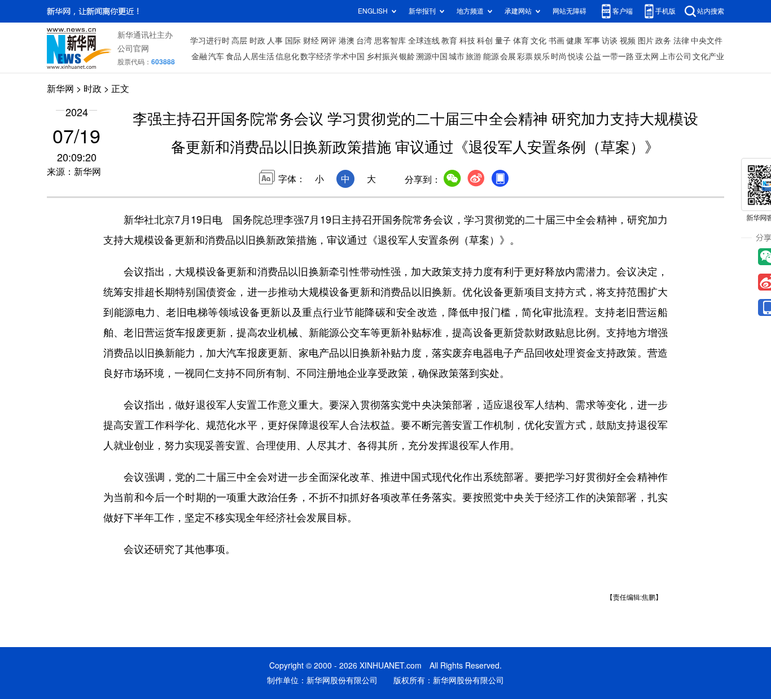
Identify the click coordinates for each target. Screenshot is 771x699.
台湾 (364, 41)
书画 (556, 41)
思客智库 (390, 41)
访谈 (609, 41)
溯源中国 (432, 56)
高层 (239, 41)
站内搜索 (710, 11)
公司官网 (133, 48)
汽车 (216, 56)
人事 (275, 41)
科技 (467, 41)
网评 (328, 41)
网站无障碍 (569, 11)
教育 (449, 41)
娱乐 (542, 56)
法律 (681, 41)
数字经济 (316, 56)
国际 (293, 41)
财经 (311, 41)
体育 (521, 41)
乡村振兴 (382, 56)
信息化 (287, 56)
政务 (663, 41)
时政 (257, 41)
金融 (199, 56)
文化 (538, 41)
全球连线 (424, 41)
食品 (234, 56)
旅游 (473, 56)
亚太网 (647, 56)
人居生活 (258, 56)
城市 (457, 56)
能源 (491, 56)
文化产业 (708, 56)
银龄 (407, 56)
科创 (485, 41)
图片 (646, 41)
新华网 (60, 88)
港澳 (346, 41)
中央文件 (706, 41)
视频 (628, 41)
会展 (508, 56)
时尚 (559, 56)
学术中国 (349, 56)
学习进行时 (210, 41)
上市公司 (675, 56)
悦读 (576, 56)
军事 (592, 41)
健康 (574, 41)
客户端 (622, 11)
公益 (593, 56)
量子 (503, 41)
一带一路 (618, 56)
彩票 (525, 56)
